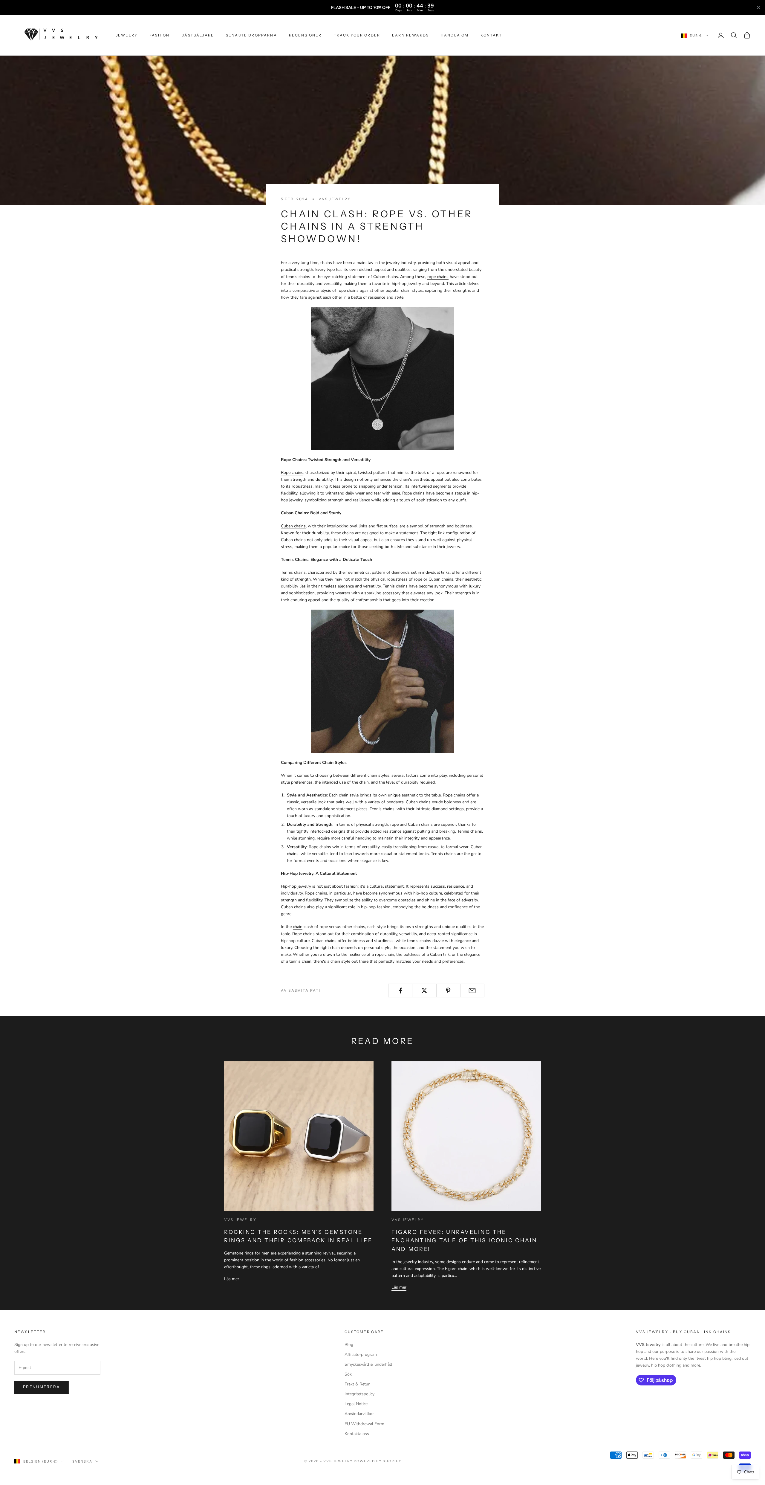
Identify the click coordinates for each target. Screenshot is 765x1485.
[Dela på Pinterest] (448, 990)
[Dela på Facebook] (400, 990)
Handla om (455, 35)
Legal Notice (356, 1404)
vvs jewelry (335, 199)
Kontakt (491, 35)
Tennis (287, 572)
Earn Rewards (410, 35)
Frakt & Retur (357, 1384)
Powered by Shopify (377, 1461)
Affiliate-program (361, 1354)
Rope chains (292, 472)
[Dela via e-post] (472, 990)
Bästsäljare (197, 35)
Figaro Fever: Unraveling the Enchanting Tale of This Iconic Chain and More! (464, 1241)
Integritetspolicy (359, 1394)
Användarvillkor (359, 1414)
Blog (349, 1344)
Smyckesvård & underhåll (368, 1364)
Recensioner (305, 35)
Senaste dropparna (251, 35)
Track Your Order (357, 35)
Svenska (82, 1461)
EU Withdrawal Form (364, 1424)
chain (297, 927)
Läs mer (231, 1279)
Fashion (159, 35)
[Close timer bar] (758, 7)
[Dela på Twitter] (424, 990)
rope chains (438, 277)
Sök (348, 1374)
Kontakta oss (357, 1434)
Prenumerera (41, 1387)
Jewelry (126, 35)
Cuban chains (293, 526)
